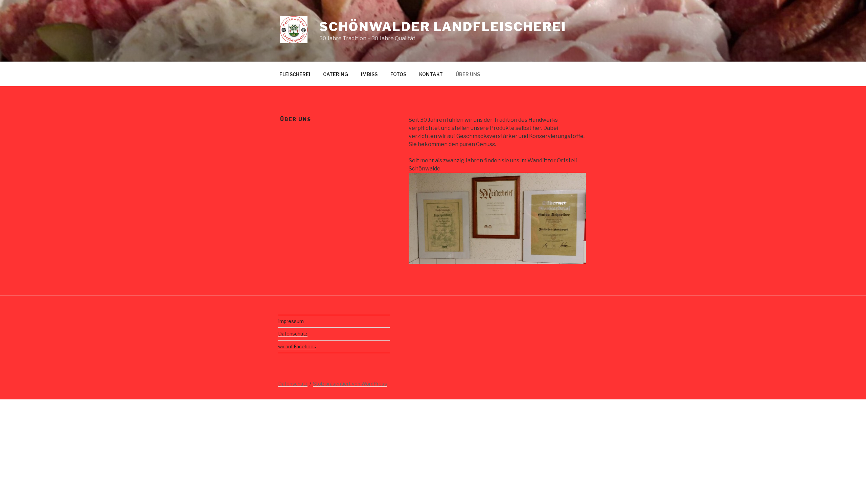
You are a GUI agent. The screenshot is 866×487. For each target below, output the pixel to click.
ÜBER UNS (468, 74)
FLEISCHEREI (294, 74)
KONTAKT (431, 74)
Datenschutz (292, 334)
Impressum (291, 321)
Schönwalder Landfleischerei (442, 26)
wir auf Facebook (297, 346)
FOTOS (398, 74)
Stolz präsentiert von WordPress (350, 384)
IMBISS (369, 74)
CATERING (335, 74)
